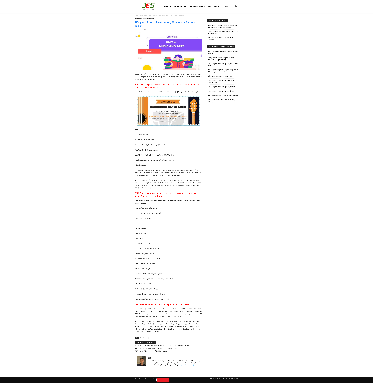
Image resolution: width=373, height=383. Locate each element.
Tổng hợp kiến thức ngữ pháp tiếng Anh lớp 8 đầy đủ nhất (223, 53)
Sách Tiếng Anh (180, 6)
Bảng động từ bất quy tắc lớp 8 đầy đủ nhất (221, 87)
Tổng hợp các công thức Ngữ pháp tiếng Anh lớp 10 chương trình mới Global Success (162, 345)
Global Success (144, 338)
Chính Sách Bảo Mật (227, 378)
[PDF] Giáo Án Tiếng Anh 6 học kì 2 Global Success (151, 351)
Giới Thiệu (167, 6)
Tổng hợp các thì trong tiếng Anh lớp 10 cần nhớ (223, 95)
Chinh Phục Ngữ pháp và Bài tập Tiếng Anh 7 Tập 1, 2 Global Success (157, 348)
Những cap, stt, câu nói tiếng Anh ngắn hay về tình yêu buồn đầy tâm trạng (222, 59)
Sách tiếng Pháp (214, 6)
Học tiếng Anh (143, 15)
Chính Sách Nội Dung (214, 378)
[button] (236, 6)
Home (136, 15)
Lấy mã (163, 380)
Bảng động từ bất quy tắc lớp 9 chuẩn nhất (221, 91)
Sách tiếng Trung (196, 6)
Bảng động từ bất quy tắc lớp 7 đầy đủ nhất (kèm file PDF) (221, 81)
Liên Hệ (225, 6)
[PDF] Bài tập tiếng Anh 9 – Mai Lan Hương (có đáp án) (222, 100)
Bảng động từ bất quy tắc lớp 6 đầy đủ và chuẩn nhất (223, 65)
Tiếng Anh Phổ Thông (148, 18)
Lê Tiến (136, 29)
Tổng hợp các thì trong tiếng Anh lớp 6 (220, 76)
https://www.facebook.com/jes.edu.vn (188, 365)
